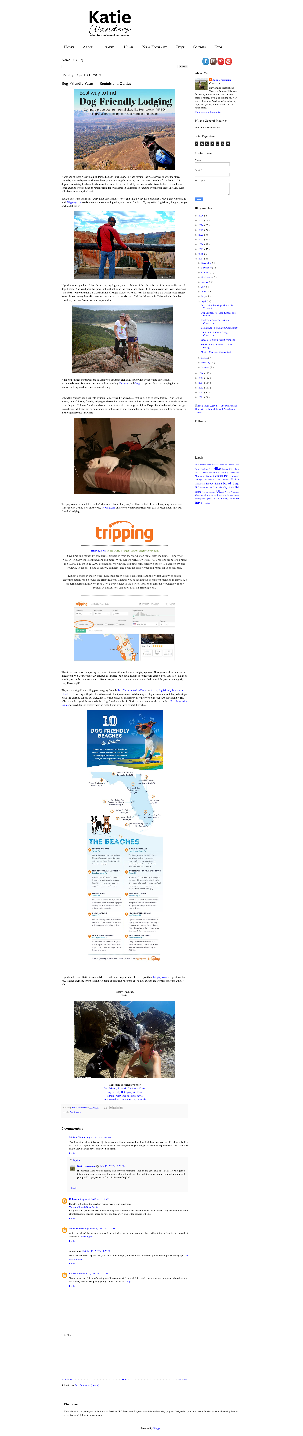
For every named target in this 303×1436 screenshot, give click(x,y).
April (204, 301)
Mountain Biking (204, 475)
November (206, 267)
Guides (199, 46)
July (203, 286)
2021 (201, 239)
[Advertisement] (124, 1357)
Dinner (231, 464)
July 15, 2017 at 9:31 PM (98, 1137)
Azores (203, 464)
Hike (217, 468)
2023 (201, 229)
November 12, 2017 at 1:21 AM (92, 1273)
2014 (201, 382)
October (205, 272)
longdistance (234, 495)
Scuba (231, 487)
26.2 (197, 464)
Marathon (204, 472)
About (88, 46)
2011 (201, 397)
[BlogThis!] (114, 1107)
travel (199, 502)
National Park (222, 476)
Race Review (224, 479)
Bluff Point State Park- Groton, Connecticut (216, 322)
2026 (201, 215)
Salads (203, 487)
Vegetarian (235, 491)
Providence (211, 479)
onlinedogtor (86, 1236)
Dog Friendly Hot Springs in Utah (125, 1092)
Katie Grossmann (86, 1166)
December (206, 262)
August (205, 282)
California (124, 383)
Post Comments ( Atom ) (87, 1385)
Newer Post (68, 1379)
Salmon (209, 487)
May (203, 296)
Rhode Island (214, 483)
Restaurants (200, 483)
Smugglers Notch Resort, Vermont (218, 339)
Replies (76, 1160)
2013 (201, 387)
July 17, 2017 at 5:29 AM (112, 1166)
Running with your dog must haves (125, 1095)
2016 (201, 373)
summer (234, 498)
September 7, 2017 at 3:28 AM (100, 1228)
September (206, 277)
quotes (210, 498)
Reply (72, 1153)
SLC (197, 487)
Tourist (212, 491)
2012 (201, 392)
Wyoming (199, 495)
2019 (201, 249)
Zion (206, 494)
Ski (237, 487)
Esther (72, 1273)
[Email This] (111, 1107)
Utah (129, 46)
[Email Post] (105, 1107)
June (204, 291)
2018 (201, 253)
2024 (201, 225)
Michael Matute (77, 1137)
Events (198, 469)
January (205, 367)
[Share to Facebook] (121, 1107)
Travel (109, 46)
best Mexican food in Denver (133, 690)
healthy (226, 495)
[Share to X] (117, 1107)
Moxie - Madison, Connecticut (216, 351)
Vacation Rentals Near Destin (83, 1207)
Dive (180, 46)
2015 (201, 377)
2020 (201, 244)
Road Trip (231, 483)
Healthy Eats (207, 469)
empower (213, 495)
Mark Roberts (76, 1228)
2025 (201, 220)
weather (207, 503)
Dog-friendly (75, 1112)
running (225, 498)
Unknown (74, 1199)
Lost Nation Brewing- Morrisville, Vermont (217, 307)
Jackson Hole (228, 469)
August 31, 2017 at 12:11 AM (94, 1199)
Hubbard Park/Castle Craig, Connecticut (214, 334)
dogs (129, 1281)
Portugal (200, 479)
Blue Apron (212, 464)
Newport (235, 475)
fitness (220, 495)
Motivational (234, 472)
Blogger (157, 1428)
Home (68, 46)
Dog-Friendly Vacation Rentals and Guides (218, 314)
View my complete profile (207, 112)
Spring (198, 491)
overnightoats (201, 498)
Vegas (228, 491)
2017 (201, 258)
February (206, 362)
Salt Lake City (221, 487)
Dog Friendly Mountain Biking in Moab (125, 1099)
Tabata (205, 491)
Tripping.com (74, 202)
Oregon (138, 383)
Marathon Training (219, 472)
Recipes (235, 479)
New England (154, 46)
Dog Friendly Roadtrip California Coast (125, 1088)
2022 (201, 234)
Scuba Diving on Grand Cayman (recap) (217, 346)
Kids (218, 46)
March (204, 357)
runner (217, 498)
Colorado (223, 464)
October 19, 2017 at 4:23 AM (96, 1250)
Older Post (182, 1379)
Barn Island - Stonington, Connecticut (219, 327)
